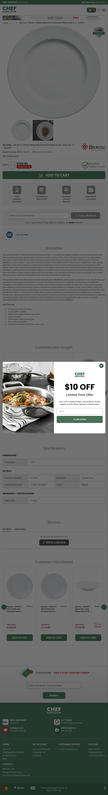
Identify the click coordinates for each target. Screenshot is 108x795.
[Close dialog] (101, 366)
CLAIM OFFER (79, 419)
